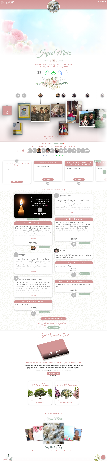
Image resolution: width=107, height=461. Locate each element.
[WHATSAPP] (46, 72)
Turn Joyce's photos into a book (53, 136)
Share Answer (44, 246)
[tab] (46, 143)
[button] (33, 219)
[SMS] (53, 72)
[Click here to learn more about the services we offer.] (53, 447)
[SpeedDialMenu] (103, 457)
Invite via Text (60, 155)
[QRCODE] (39, 72)
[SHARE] (60, 72)
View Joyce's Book (53, 373)
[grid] (53, 117)
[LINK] (68, 72)
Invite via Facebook (49, 155)
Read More (33, 238)
